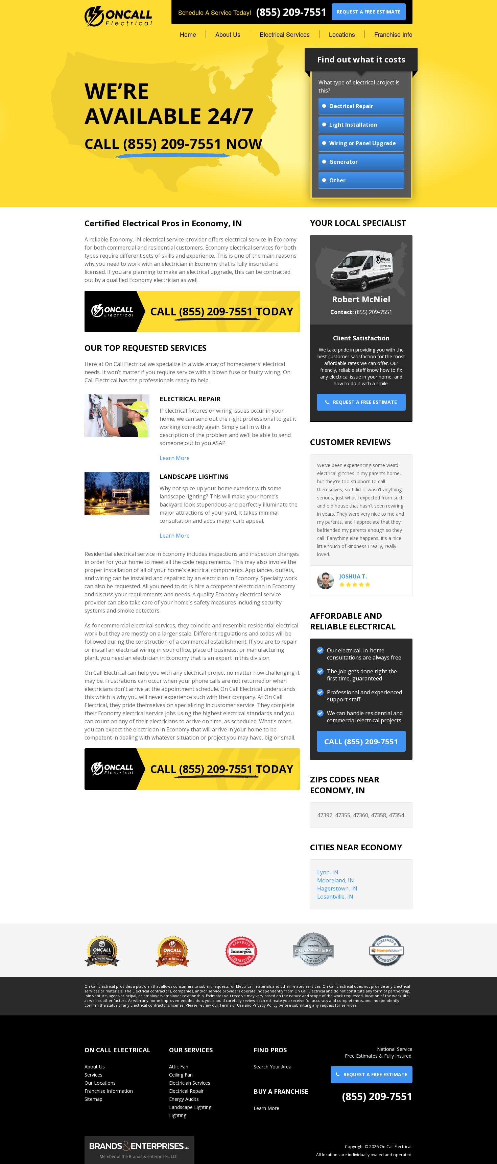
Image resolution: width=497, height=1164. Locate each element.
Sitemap (93, 1099)
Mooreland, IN (335, 880)
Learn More (175, 458)
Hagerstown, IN (337, 888)
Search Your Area (272, 1066)
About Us (227, 34)
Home (188, 34)
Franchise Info (393, 34)
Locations (342, 34)
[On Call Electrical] (118, 14)
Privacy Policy (265, 1005)
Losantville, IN (335, 896)
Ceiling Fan (181, 1074)
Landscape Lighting (190, 1107)
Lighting (177, 1115)
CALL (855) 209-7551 (361, 741)
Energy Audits (184, 1099)
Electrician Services (189, 1083)
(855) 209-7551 (291, 12)
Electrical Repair (186, 1091)
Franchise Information (109, 1091)
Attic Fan (178, 1066)
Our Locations (100, 1083)
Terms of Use (231, 1005)
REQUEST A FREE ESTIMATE (369, 11)
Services (93, 1074)
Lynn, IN (327, 872)
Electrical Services (285, 34)
